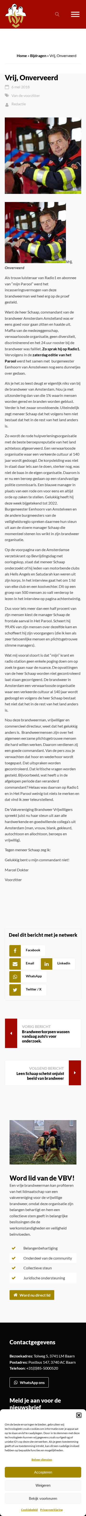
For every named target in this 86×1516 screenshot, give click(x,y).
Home (22, 55)
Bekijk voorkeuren (43, 1498)
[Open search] (57, 14)
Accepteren (43, 1472)
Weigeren (43, 1485)
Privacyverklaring (51, 1509)
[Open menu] (75, 14)
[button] (78, 1415)
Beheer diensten (42, 1459)
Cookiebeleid (29, 1509)
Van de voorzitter (25, 95)
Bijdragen (38, 55)
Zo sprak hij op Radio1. (61, 348)
